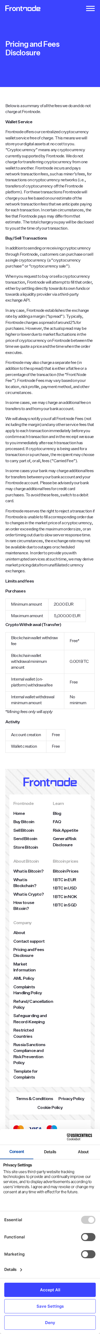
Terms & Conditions (34, 1099)
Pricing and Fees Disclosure (28, 953)
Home (19, 814)
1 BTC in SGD (65, 905)
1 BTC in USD (65, 888)
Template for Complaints (25, 1074)
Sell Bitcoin (23, 831)
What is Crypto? (28, 894)
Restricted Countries (23, 1033)
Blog (57, 814)
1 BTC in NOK (65, 897)
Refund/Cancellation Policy (33, 1005)
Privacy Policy (71, 1099)
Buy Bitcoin (23, 822)
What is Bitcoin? (28, 871)
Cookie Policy (50, 1108)
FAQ (57, 822)
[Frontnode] (23, 8)
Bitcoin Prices (66, 871)
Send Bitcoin (25, 839)
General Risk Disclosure (64, 842)
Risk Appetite (65, 831)
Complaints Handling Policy (27, 990)
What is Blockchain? (24, 883)
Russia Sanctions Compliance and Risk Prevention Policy (29, 1054)
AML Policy (23, 979)
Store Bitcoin (25, 847)
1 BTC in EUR (64, 880)
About (19, 933)
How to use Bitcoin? (23, 906)
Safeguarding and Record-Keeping (30, 1019)
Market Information (24, 967)
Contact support (29, 941)
